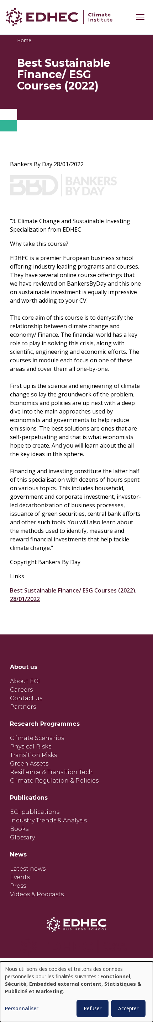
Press (18, 885)
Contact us (26, 698)
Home (24, 40)
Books (19, 829)
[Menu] (140, 17)
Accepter (128, 1008)
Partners (23, 706)
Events (20, 877)
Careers (21, 689)
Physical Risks (30, 746)
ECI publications (34, 812)
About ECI (25, 681)
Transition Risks (33, 755)
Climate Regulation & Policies (54, 780)
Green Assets (29, 763)
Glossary (22, 837)
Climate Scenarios (37, 738)
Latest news (28, 868)
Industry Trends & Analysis (48, 820)
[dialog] (76, 992)
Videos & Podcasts (37, 894)
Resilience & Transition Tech (51, 772)
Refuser (92, 1008)
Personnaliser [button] (21, 1009)
